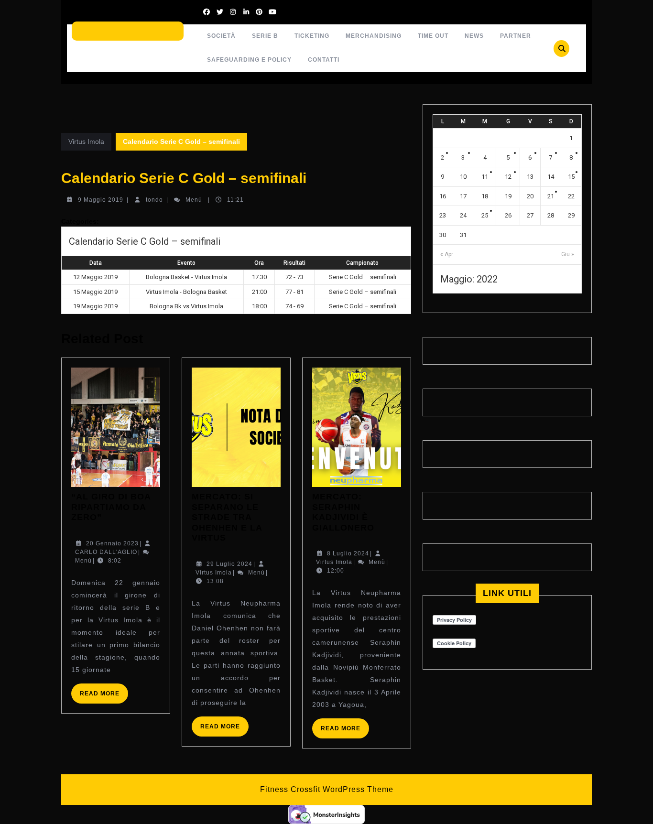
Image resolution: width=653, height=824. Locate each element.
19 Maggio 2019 (95, 306)
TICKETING (311, 36)
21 (550, 196)
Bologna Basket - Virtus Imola (186, 277)
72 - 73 (294, 277)
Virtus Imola (86, 141)
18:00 (259, 306)
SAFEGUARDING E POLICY (249, 59)
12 (508, 176)
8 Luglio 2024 (348, 553)
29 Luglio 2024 (229, 564)
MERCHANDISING (374, 36)
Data (95, 263)
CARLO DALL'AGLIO (106, 552)
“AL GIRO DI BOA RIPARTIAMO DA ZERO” (111, 507)
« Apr (446, 254)
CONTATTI (323, 59)
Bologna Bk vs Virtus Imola (186, 306)
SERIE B (265, 36)
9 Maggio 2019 (100, 199)
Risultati (294, 263)
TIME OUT (433, 36)
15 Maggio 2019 (95, 291)
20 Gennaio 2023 (112, 543)
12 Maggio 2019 (95, 277)
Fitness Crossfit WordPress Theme (326, 789)
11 (484, 176)
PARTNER (515, 36)
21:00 (259, 291)
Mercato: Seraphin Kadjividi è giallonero (343, 512)
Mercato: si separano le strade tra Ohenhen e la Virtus (227, 517)
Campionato (362, 263)
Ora (259, 263)
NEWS (474, 36)
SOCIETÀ (221, 36)
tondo (154, 199)
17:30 (259, 277)
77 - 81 (294, 291)
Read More (104, 697)
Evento (186, 263)
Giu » (567, 254)
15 (571, 176)
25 (484, 215)
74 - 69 (294, 306)
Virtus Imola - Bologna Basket (186, 291)
